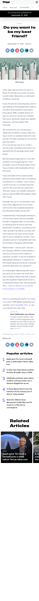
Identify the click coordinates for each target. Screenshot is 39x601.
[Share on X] (12, 345)
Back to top (7, 338)
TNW (31, 317)
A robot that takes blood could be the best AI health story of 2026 (20, 371)
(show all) (17, 328)
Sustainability (24, 7)
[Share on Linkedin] (22, 345)
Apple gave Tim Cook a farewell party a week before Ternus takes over (19, 361)
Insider (19, 23)
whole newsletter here (19, 305)
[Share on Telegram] (27, 345)
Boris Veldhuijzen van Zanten (22, 314)
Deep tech (13, 7)
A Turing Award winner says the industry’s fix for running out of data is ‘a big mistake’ (19, 391)
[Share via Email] (31, 345)
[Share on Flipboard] (17, 345)
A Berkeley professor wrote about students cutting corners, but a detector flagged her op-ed (20, 380)
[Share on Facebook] (8, 345)
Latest (5, 7)
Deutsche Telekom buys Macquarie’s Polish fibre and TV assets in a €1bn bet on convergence (19, 403)
